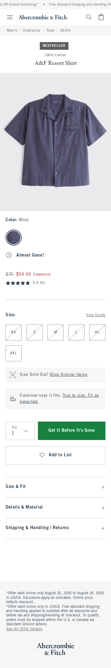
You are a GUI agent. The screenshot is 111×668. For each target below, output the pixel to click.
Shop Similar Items (68, 375)
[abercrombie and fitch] (42, 17)
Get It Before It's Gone (71, 431)
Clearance (31, 31)
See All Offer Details (24, 629)
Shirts (65, 31)
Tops (50, 31)
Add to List (60, 455)
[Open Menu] (7, 17)
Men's (12, 31)
